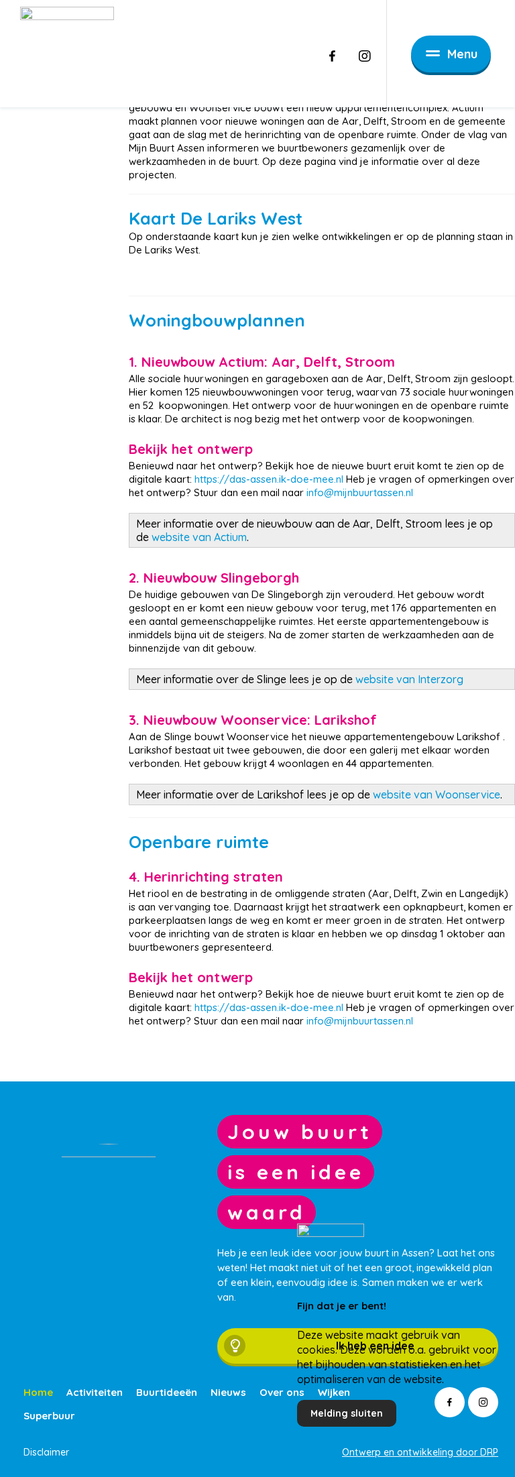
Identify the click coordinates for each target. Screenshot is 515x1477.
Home (38, 1392)
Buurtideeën (166, 1392)
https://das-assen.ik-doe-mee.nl (270, 479)
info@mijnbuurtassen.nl (359, 492)
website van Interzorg (409, 679)
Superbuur (49, 1415)
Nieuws (228, 1392)
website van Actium (198, 537)
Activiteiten (94, 1392)
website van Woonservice (436, 794)
